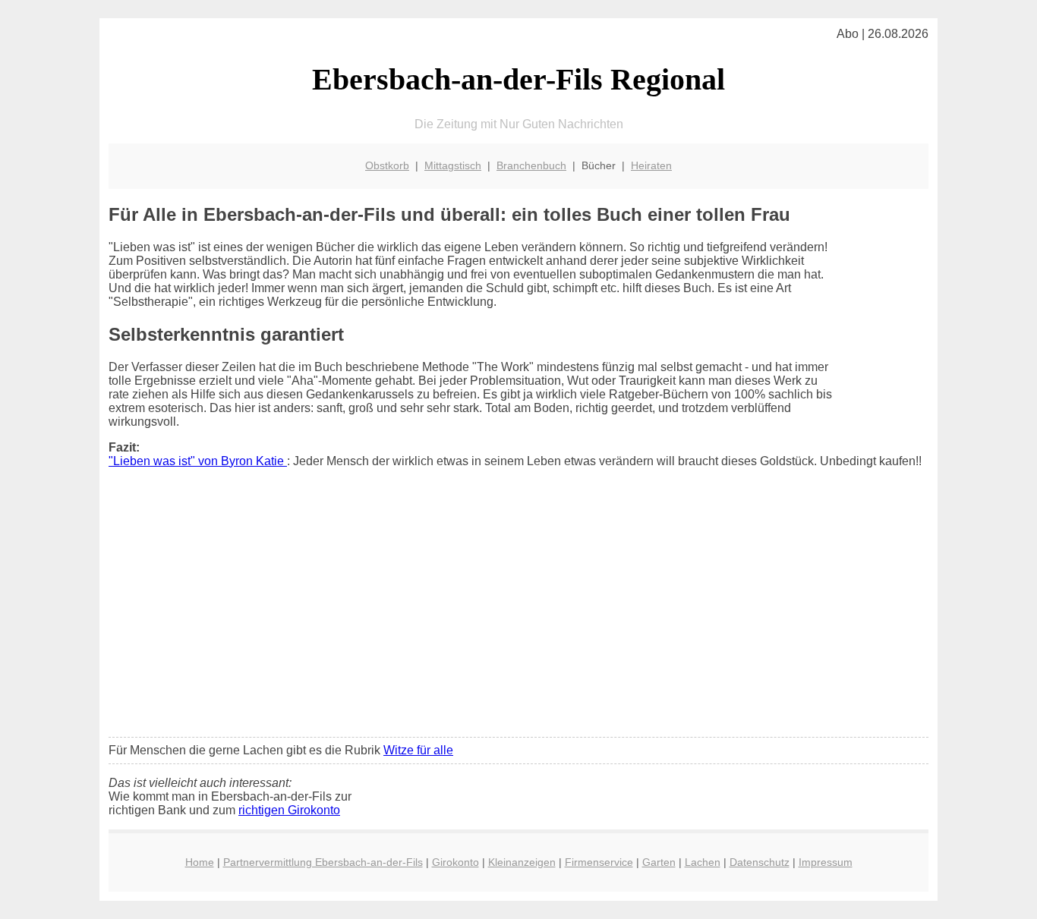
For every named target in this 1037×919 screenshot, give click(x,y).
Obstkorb (387, 165)
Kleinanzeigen (522, 862)
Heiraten (651, 165)
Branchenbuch (531, 165)
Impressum (826, 862)
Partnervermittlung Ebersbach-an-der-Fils (323, 862)
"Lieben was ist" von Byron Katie (198, 461)
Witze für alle (418, 750)
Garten (659, 862)
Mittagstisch (452, 165)
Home (199, 862)
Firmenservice (599, 862)
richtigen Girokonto (289, 810)
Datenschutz (760, 862)
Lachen (702, 862)
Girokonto (455, 862)
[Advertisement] (518, 612)
